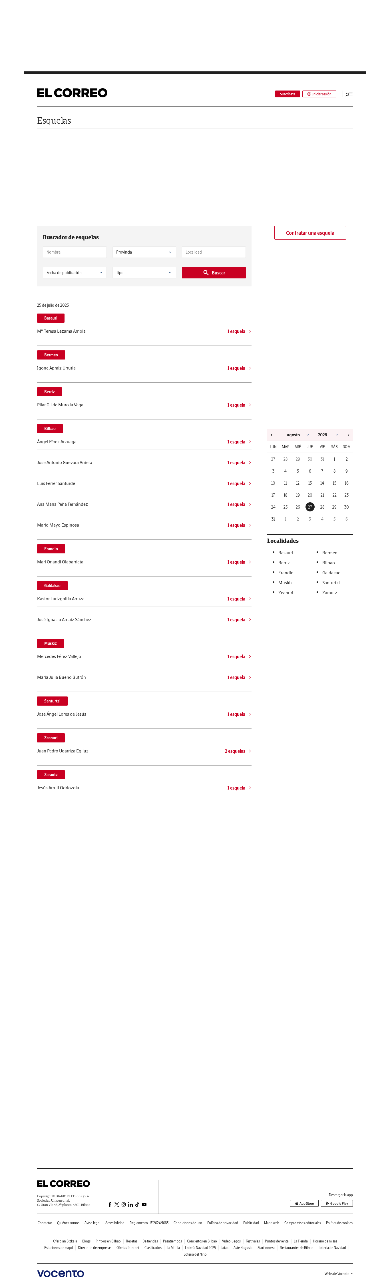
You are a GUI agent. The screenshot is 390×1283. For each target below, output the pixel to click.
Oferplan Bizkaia (65, 1241)
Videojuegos (231, 1241)
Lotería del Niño (195, 1254)
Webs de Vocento (337, 1274)
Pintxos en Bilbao (108, 1241)
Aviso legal (92, 1223)
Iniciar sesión (321, 94)
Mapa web (271, 1223)
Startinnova (266, 1248)
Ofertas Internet (127, 1248)
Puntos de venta (277, 1241)
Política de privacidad (222, 1223)
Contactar (45, 1223)
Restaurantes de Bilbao (296, 1248)
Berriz (49, 391)
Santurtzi (52, 701)
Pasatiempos (172, 1241)
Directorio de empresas (94, 1248)
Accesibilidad (114, 1223)
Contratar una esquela (310, 233)
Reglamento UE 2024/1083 (149, 1223)
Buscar (218, 273)
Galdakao (52, 585)
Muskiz (50, 643)
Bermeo (51, 355)
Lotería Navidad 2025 (200, 1248)
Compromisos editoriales (302, 1223)
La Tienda (301, 1241)
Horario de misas (325, 1241)
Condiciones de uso (188, 1223)
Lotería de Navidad (332, 1248)
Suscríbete (287, 94)
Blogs (86, 1241)
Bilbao (50, 428)
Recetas (131, 1241)
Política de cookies (339, 1223)
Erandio (51, 548)
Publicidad (251, 1223)
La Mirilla (173, 1248)
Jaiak (224, 1248)
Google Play (339, 1203)
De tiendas (150, 1241)
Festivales (253, 1241)
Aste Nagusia (243, 1248)
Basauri (50, 318)
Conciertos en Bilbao (202, 1241)
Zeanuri (51, 737)
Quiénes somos (68, 1223)
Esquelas (54, 120)
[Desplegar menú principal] (349, 94)
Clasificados (153, 1248)
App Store (306, 1203)
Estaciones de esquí (58, 1248)
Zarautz (51, 774)
